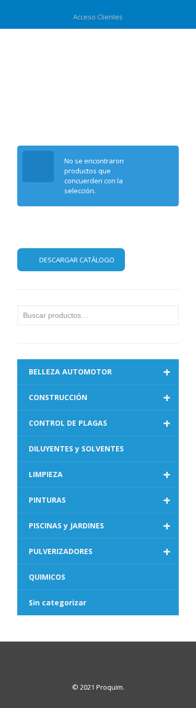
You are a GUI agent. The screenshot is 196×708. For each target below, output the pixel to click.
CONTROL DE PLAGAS (99, 423)
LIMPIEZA (99, 474)
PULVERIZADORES (99, 551)
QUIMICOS (47, 577)
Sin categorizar (57, 602)
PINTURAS (99, 500)
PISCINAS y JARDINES (99, 526)
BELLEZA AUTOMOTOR (99, 372)
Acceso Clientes (98, 16)
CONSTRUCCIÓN (99, 397)
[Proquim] (98, 49)
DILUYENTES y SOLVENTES (76, 448)
